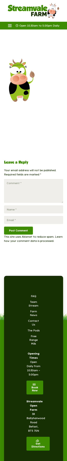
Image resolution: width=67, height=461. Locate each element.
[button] (10, 25)
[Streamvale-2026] (33, 11)
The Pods (34, 330)
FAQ (33, 296)
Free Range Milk (33, 339)
